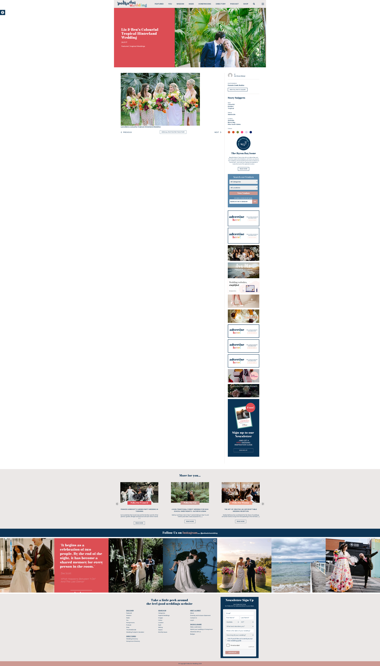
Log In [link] (192, 620)
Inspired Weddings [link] (137, 46)
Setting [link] (160, 627)
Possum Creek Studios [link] (236, 85)
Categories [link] (161, 613)
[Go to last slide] (117, 503)
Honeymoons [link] (205, 4)
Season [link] (160, 629)
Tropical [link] (231, 108)
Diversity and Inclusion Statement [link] (200, 615)
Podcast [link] (234, 4)
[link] (2, 12)
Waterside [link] (231, 114)
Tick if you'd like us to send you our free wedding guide (240, 640)
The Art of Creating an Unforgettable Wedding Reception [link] (240, 510)
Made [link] (191, 4)
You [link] (170, 4)
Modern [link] (231, 106)
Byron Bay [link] (231, 122)
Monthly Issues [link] (162, 632)
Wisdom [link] (180, 4)
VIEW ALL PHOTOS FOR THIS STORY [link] (173, 132)
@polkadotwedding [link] (209, 533)
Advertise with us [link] (195, 631)
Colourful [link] (231, 104)
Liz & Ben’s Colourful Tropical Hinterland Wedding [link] (141, 127)
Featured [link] (159, 4)
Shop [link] (245, 4)
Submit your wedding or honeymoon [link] (201, 629)
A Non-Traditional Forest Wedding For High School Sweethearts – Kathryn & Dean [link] (190, 510)
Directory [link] (221, 4)
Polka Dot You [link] (190, 503)
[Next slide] (262, 503)
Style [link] (159, 625)
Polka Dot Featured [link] (139, 503)
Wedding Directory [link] (132, 639)
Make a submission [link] (195, 627)
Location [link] (160, 622)
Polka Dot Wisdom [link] (240, 503)
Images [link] (160, 618)
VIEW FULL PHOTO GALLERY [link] (238, 89)
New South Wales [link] (234, 124)
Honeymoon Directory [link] (133, 641)
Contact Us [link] (193, 618)
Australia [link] (231, 120)
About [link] (192, 613)
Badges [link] (192, 634)
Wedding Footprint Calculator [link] (135, 632)
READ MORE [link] (243, 169)
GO (255, 201)
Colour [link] (160, 620)
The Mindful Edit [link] (131, 629)
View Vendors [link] (243, 193)
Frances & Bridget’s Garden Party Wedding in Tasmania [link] (139, 510)
